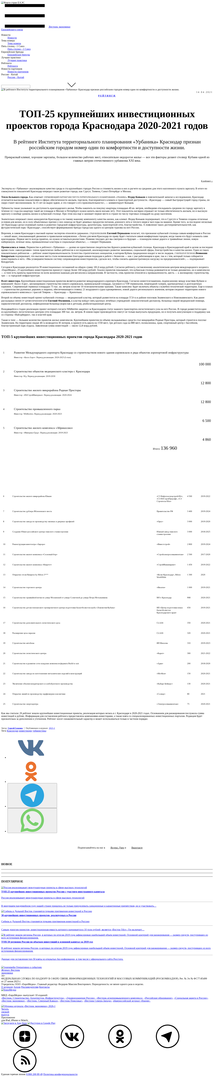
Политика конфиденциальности (60, 1074)
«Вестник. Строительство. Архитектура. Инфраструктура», (33, 998)
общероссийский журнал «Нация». (131, 1000)
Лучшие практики (17, 60)
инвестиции (25, 730)
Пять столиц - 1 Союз (19, 49)
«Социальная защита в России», (191, 998)
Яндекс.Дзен (117, 847)
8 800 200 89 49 (34, 1074)
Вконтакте (137, 847)
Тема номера (14, 43)
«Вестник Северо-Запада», (98, 1000)
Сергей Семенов (15, 728)
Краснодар (12, 730)
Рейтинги (13, 66)
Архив (17, 987)
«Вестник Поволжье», (71, 1000)
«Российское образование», (158, 998)
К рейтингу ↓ (207, 181)
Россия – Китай (16, 77)
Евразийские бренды (19, 54)
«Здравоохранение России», (81, 998)
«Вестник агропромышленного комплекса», (120, 998)
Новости (12, 37)
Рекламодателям (30, 987)
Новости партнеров (18, 71)
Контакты (44, 987)
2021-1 (52, 728)
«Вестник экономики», (13, 1000)
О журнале (7, 987)
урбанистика (39, 730)
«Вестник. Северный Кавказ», (42, 1000)
